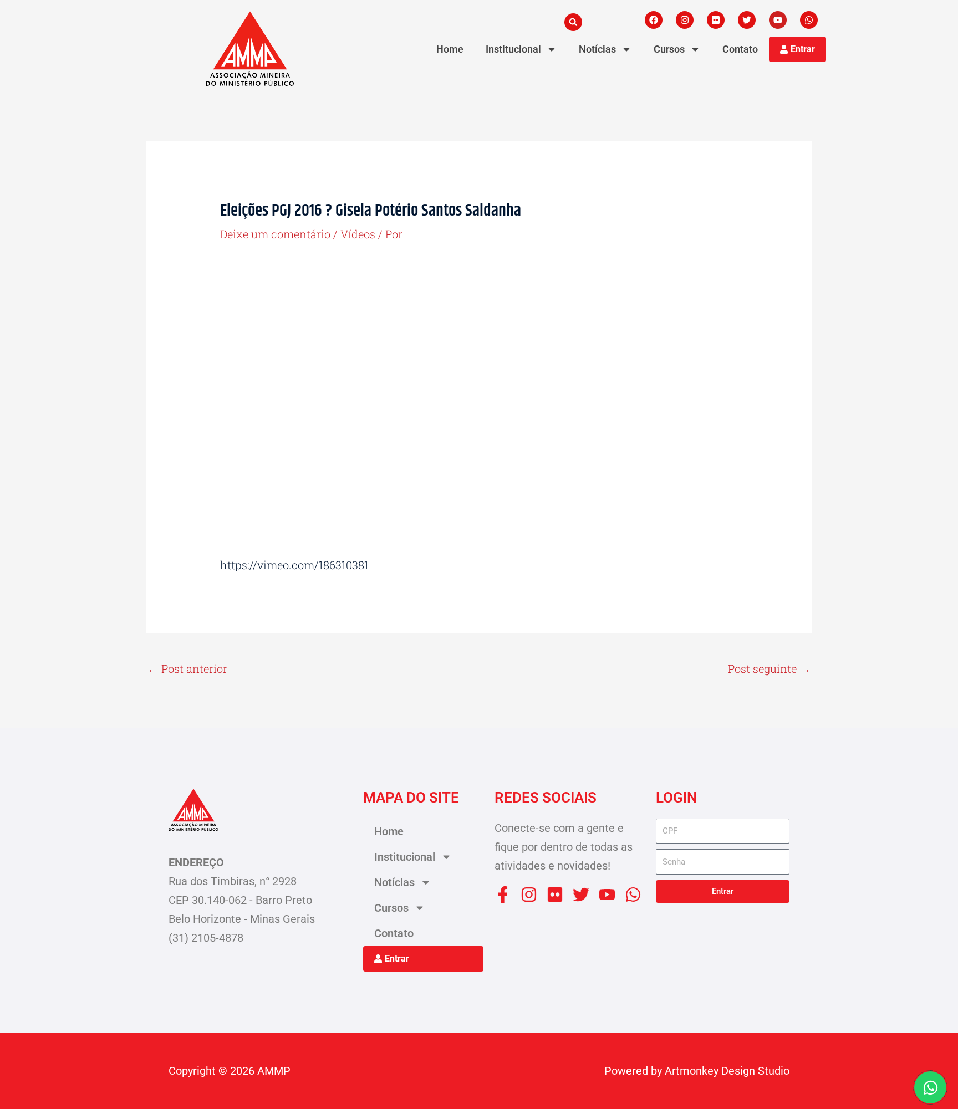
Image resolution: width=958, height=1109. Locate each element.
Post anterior (187, 668)
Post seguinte (769, 668)
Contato (740, 49)
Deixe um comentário (275, 234)
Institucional (513, 49)
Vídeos (357, 234)
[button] (573, 22)
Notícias (597, 49)
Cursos (669, 49)
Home (449, 49)
